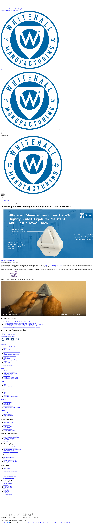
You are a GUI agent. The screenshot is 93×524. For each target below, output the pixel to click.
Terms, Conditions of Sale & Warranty (12, 407)
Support (3, 399)
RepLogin (5, 492)
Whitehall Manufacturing (9, 439)
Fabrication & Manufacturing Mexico (12, 449)
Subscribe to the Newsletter (9, 386)
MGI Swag (6, 491)
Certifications (6, 404)
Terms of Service (24, 522)
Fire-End (5, 462)
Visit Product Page (5, 260)
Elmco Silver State (7, 426)
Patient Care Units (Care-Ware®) (11, 354)
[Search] (1, 132)
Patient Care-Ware (7, 374)
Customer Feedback (8, 406)
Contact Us (6, 412)
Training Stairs (6, 362)
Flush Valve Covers (7, 365)
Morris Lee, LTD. (7, 429)
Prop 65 (53, 522)
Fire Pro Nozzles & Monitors (10, 461)
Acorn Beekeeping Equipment (10, 446)
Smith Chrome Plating (8, 450)
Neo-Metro (6, 441)
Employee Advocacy (8, 486)
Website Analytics (7, 494)
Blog (4, 385)
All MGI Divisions (5, 135)
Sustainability (6, 395)
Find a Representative (8, 415)
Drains (5, 350)
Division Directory (7, 483)
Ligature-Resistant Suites (9, 372)
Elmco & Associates (8, 423)
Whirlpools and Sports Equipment (11, 359)
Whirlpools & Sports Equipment (10, 378)
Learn (2, 368)
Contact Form (4, 336)
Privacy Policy (4, 522)
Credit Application (7, 416)
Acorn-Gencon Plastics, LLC (10, 448)
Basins (5, 348)
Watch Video (12, 260)
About (2, 389)
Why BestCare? (7, 370)
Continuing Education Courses (10, 377)
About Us (5, 392)
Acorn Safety (6, 469)
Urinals (5, 363)
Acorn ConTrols (7, 468)
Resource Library (7, 402)
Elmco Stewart (6, 425)
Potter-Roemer (6, 458)
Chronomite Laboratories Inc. (10, 471)
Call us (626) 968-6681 (9, 334)
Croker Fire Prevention (8, 457)
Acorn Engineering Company (10, 435)
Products (3, 344)
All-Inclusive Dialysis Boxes (10, 373)
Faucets (5, 353)
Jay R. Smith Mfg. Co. (8, 478)
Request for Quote (7, 414)
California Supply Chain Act (45, 522)
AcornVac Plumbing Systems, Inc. (11, 476)
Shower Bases (6, 358)
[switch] (1, 133)
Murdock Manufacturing (9, 438)
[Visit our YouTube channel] (7, 341)
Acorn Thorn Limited (8, 422)
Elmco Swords (6, 427)
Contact (3, 410)
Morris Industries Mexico (9, 430)
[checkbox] (46, 134)
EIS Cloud (5, 485)
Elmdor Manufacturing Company (11, 437)
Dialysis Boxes (6, 349)
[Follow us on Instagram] (17, 341)
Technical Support (11, 336)
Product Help (6, 403)
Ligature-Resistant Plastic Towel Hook (53, 265)
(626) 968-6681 (4, 10)
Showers (5, 357)
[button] (1, 69)
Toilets (5, 361)
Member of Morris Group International (18, 9)
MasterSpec (6, 488)
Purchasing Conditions (33, 522)
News (2, 381)
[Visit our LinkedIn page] (12, 341)
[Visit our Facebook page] (3, 341)
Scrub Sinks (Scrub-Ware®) (9, 356)
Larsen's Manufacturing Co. (9, 460)
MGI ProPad (6, 490)
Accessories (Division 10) (9, 346)
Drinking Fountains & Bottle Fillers (11, 352)
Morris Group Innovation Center (10, 396)
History (5, 393)
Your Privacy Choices (15, 522)
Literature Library (7, 487)
